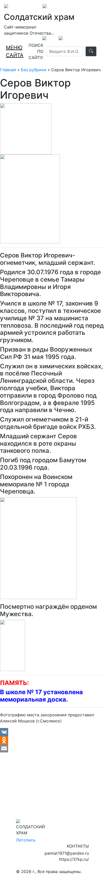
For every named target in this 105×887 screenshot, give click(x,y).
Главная (8, 69)
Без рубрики (33, 69)
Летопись (25, 839)
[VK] (52, 732)
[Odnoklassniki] (52, 740)
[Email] (52, 748)
